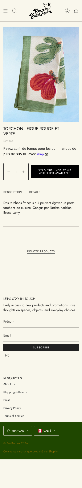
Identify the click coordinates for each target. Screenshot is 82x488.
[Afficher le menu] (5, 10)
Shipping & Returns (15, 392)
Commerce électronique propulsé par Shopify (30, 451)
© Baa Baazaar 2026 (15, 443)
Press (6, 400)
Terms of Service (13, 416)
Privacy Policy (12, 408)
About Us (9, 384)
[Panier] (76, 10)
